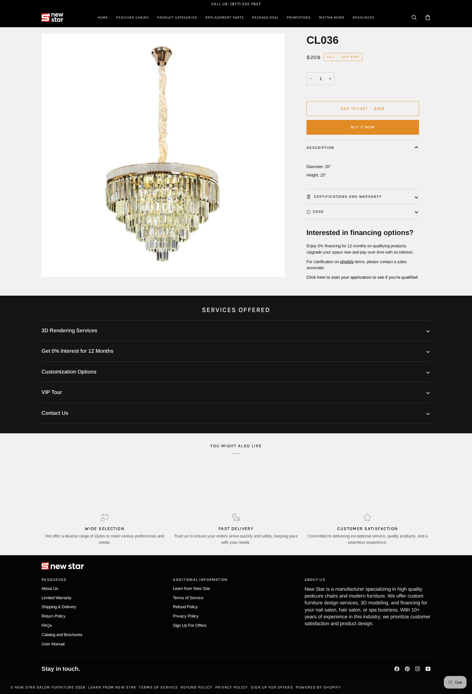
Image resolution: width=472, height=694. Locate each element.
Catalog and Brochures (62, 634)
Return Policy (54, 616)
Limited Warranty (57, 597)
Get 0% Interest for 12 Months (77, 351)
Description (320, 147)
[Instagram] (417, 668)
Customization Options (69, 372)
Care (318, 211)
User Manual (53, 644)
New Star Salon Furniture (44, 687)
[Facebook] (396, 668)
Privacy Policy (186, 616)
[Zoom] (52, 266)
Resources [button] (54, 579)
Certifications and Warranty (347, 196)
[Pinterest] (407, 668)
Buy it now (363, 127)
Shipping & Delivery (59, 606)
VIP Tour (52, 392)
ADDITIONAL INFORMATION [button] (200, 579)
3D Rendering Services (69, 330)
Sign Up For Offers (189, 625)
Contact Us (55, 413)
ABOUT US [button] (315, 579)
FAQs (47, 625)
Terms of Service (188, 597)
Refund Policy (185, 606)
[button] (132, 17)
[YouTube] (428, 668)
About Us (50, 588)
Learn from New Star (191, 588)
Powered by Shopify (318, 687)
